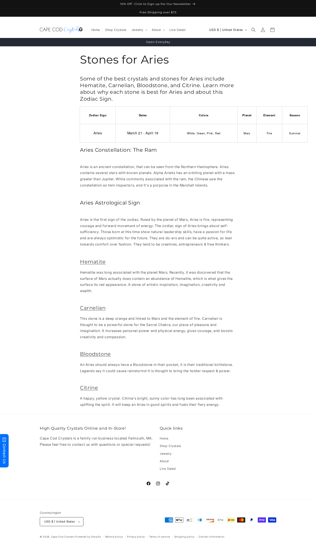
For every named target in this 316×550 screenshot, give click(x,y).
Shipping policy (184, 536)
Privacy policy (136, 536)
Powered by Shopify (88, 536)
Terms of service (159, 536)
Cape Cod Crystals (63, 536)
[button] (139, 29)
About (164, 461)
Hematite (93, 262)
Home (164, 438)
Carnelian (93, 308)
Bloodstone (95, 354)
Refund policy (114, 536)
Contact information (211, 536)
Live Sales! (168, 468)
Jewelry (166, 453)
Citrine (89, 388)
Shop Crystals (170, 446)
